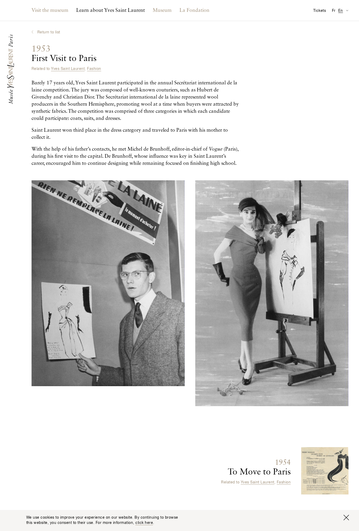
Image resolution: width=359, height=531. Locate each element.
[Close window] (346, 517)
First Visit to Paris (64, 54)
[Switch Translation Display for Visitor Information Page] (347, 10)
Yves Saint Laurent (68, 69)
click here (144, 523)
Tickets (319, 11)
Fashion (94, 69)
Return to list (48, 32)
